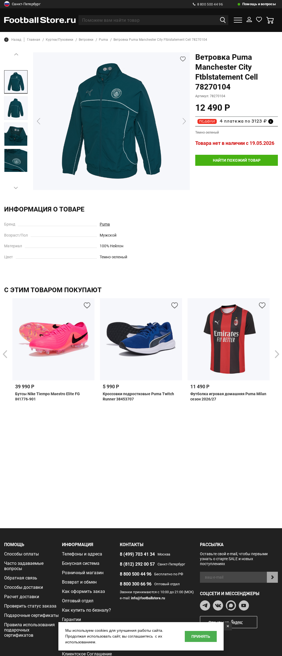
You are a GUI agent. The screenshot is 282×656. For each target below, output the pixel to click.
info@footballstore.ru (148, 598)
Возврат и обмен (79, 582)
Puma (105, 224)
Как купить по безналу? (86, 610)
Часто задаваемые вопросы (24, 566)
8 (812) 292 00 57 (137, 564)
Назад (16, 40)
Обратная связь (20, 578)
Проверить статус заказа (30, 606)
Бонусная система (80, 563)
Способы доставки (23, 587)
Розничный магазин (83, 572)
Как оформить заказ (83, 591)
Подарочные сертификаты (31, 615)
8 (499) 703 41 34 (137, 554)
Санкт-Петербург (26, 4)
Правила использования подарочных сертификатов (29, 630)
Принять (200, 636)
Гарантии (71, 619)
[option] (16, 82)
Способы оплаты (21, 554)
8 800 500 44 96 (210, 4)
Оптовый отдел (77, 600)
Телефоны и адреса (82, 554)
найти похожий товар (237, 160)
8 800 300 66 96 (135, 584)
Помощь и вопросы (259, 4)
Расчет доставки (21, 596)
